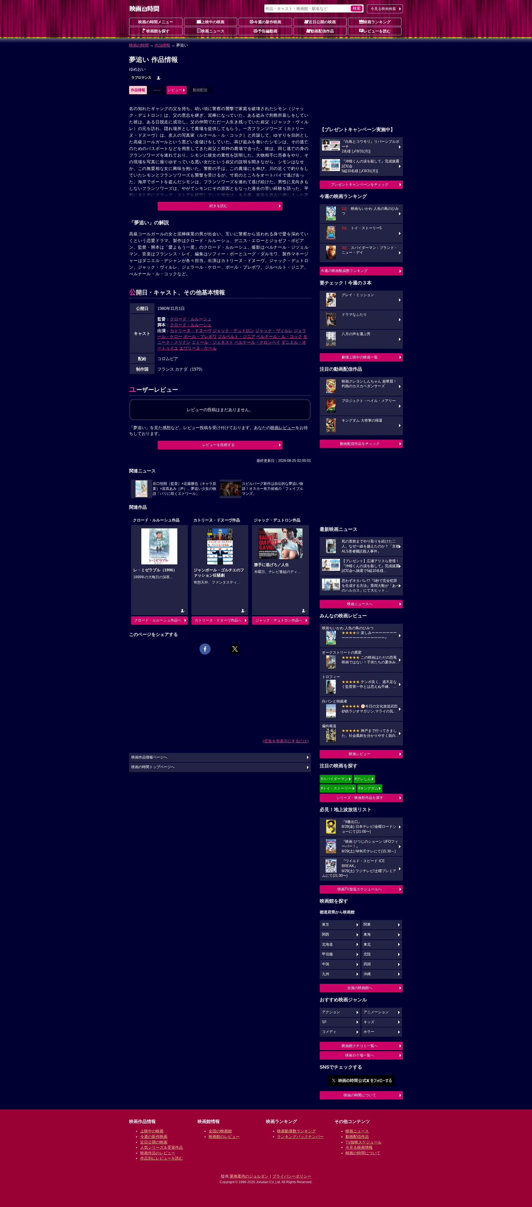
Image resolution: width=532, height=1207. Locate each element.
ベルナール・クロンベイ (257, 342)
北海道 (327, 944)
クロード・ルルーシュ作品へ (157, 620)
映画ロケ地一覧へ (359, 1055)
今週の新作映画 (267, 22)
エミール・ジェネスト (212, 342)
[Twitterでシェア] (235, 649)
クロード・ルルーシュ (190, 319)
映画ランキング (377, 22)
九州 (325, 974)
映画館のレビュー (224, 1136)
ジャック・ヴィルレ (274, 330)
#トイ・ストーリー (336, 788)
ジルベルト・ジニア (236, 336)
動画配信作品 (322, 31)
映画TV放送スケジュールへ (359, 889)
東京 (325, 924)
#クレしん (363, 779)
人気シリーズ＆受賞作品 (161, 1147)
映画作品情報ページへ (149, 757)
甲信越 (327, 954)
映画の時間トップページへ (153, 767)
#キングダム (368, 788)
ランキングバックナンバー (300, 1136)
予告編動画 (267, 31)
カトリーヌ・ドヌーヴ (190, 330)
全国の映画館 (220, 1131)
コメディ (329, 1032)
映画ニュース (212, 31)
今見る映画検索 (383, 9)
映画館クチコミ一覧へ (360, 1046)
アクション (331, 1012)
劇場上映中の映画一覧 (360, 357)
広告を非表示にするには (285, 741)
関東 (367, 924)
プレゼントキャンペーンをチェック (359, 184)
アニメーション (376, 1012)
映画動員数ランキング (296, 1131)
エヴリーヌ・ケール (198, 348)
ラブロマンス (141, 78)
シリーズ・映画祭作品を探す (359, 798)
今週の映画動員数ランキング (344, 271)
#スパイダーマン (334, 779)
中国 (325, 964)
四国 (367, 964)
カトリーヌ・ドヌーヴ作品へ (218, 620)
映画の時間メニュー (155, 22)
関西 (325, 934)
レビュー (175, 90)
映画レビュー (359, 754)
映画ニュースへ (359, 604)
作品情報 (162, 45)
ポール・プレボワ (200, 336)
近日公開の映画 (322, 22)
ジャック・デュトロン (233, 330)
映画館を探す (158, 31)
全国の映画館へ (359, 988)
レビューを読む (377, 31)
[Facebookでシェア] (205, 649)
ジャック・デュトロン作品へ (278, 620)
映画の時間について (360, 1095)
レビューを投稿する (218, 445)
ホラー (369, 1032)
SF (324, 1022)
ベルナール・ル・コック (279, 336)
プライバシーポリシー (291, 1176)
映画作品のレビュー (157, 1153)
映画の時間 (139, 45)
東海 (367, 934)
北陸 (367, 954)
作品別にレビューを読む (161, 1158)
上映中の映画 (212, 22)
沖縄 (367, 974)
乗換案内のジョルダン (249, 1176)
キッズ (369, 1022)
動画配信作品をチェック (360, 444)
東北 (367, 944)
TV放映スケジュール (364, 1142)
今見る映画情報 (359, 1147)
